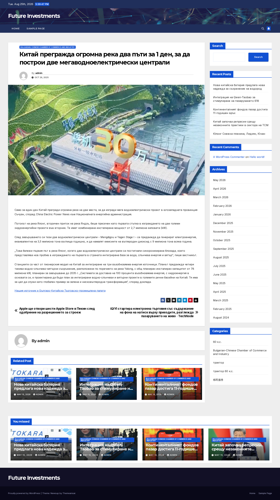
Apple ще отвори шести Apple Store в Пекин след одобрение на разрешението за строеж (57, 310)
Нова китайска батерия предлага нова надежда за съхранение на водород (40, 388)
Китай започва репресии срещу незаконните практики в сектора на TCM (239, 449)
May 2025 (219, 283)
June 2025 (220, 274)
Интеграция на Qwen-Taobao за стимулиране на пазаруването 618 (105, 388)
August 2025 (221, 257)
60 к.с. (217, 342)
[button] (263, 28)
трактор (218, 362)
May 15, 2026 (25, 455)
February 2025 (222, 309)
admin (38, 73)
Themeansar (69, 493)
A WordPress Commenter (229, 157)
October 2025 (221, 240)
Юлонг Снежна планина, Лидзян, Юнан (239, 133)
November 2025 (223, 231)
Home (15, 28)
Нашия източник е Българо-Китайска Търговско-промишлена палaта (60, 290)
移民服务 (218, 380)
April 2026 (219, 188)
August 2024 (221, 317)
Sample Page (36, 28)
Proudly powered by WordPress (24, 493)
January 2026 (222, 214)
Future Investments (34, 15)
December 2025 (223, 223)
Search (217, 46)
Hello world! (257, 157)
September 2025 (223, 249)
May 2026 (219, 180)
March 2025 (220, 300)
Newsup (55, 493)
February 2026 (222, 206)
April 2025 (219, 292)
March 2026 (220, 197)
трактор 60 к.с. (223, 371)
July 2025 (219, 266)
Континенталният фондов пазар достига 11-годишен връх (171, 388)
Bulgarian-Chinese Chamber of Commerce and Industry (47, 47)
